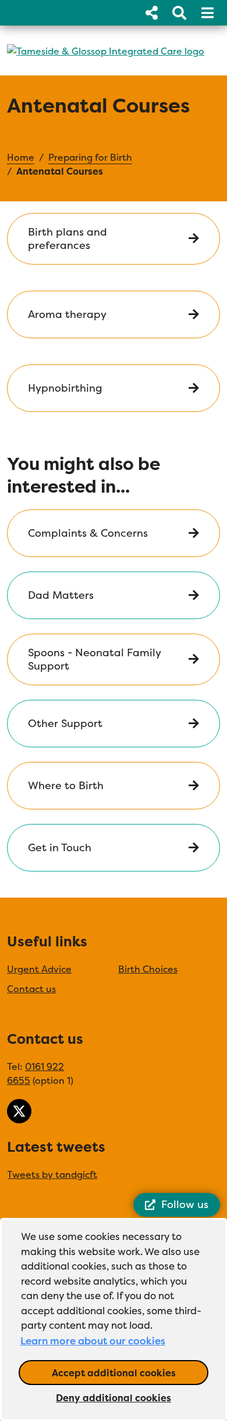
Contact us (31, 988)
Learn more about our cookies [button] (92, 1340)
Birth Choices (148, 969)
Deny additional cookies (132, 1397)
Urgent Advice (39, 969)
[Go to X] (19, 1111)
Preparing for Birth (90, 157)
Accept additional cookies (130, 1372)
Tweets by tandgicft (52, 1174)
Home (20, 157)
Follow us (184, 1204)
